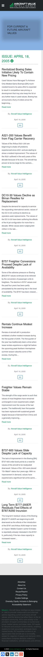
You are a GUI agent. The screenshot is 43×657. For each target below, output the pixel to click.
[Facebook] (2, 654)
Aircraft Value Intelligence (21, 113)
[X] (7, 654)
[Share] (21, 654)
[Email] (16, 654)
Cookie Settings (21, 598)
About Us (21, 585)
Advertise (21, 582)
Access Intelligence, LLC (17, 649)
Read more (6, 107)
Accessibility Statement (21, 604)
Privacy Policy (21, 594)
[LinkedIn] (12, 654)
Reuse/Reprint (21, 591)
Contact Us (21, 588)
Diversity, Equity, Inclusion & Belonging (21, 601)
